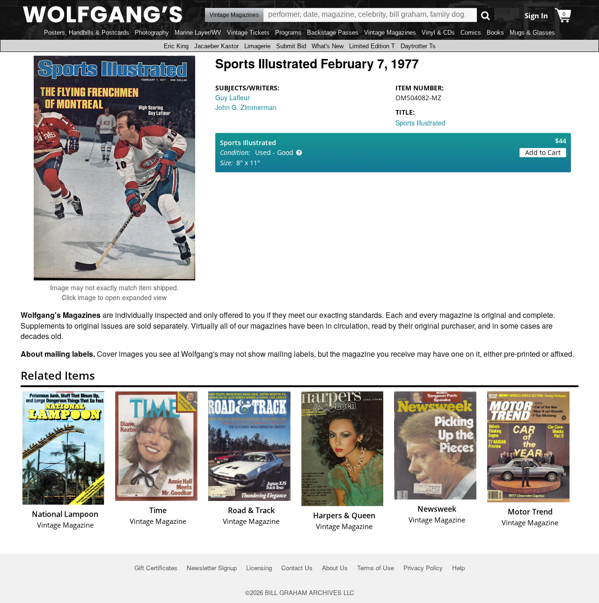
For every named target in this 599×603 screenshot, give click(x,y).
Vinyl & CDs (438, 32)
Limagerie (257, 46)
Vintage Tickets (248, 32)
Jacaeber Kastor (216, 46)
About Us (335, 568)
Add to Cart (543, 152)
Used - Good (274, 152)
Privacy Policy (423, 568)
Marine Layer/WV (198, 32)
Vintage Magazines (390, 32)
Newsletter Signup (212, 568)
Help (458, 568)
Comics (470, 32)
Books (495, 32)
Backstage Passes (332, 32)
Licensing (259, 568)
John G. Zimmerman (246, 107)
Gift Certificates (155, 568)
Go (485, 15)
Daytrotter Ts (418, 46)
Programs (288, 32)
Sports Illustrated (420, 122)
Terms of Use (375, 568)
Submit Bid (291, 46)
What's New (327, 46)
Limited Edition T (372, 46)
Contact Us (297, 568)
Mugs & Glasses (532, 32)
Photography (152, 32)
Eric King (176, 46)
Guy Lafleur (232, 97)
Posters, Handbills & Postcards (86, 32)
